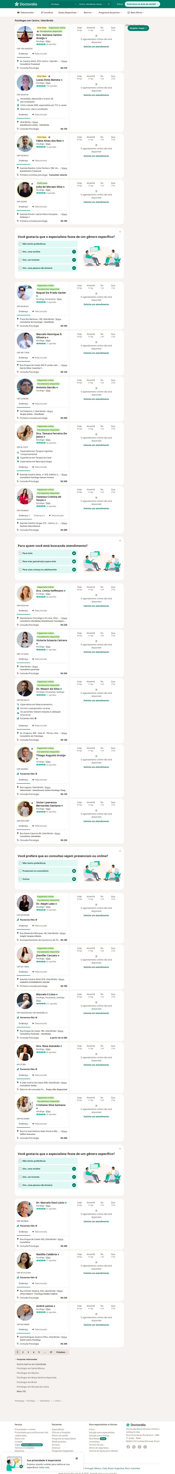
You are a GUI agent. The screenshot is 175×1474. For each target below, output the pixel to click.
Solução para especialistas (102, 1432)
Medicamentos (59, 1441)
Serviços (56, 1444)
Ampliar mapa (137, 28)
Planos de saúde (60, 1435)
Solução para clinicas (99, 1435)
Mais (48, 41)
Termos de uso (96, 1444)
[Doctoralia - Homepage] (31, 3)
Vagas (28, 1444)
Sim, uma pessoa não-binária (37, 268)
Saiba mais (44, 1467)
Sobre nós (20, 1438)
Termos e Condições (24, 1447)
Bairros (87, 12)
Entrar (120, 4)
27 (51, 1352)
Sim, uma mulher (31, 251)
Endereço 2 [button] (39, 515)
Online (26, 879)
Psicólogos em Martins (28, 1373)
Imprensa (19, 1450)
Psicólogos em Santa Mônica (31, 1368)
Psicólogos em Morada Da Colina (33, 1386)
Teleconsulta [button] (41, 53)
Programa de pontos (109, 12)
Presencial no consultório (36, 870)
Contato (19, 1441)
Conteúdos (94, 1441)
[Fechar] (120, 232)
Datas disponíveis (67, 12)
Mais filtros (136, 12)
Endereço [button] (23, 53)
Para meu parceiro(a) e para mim (39, 561)
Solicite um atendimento (96, 46)
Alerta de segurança (99, 1447)
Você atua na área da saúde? (141, 4)
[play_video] (25, 190)
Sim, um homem (31, 259)
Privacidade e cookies (25, 1429)
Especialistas (58, 1429)
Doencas (56, 1447)
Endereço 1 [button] (24, 515)
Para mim (28, 553)
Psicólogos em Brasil (27, 1382)
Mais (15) (21, 1391)
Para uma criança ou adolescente (40, 569)
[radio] (48, 244)
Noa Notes (97, 1438)
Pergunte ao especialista (64, 1438)
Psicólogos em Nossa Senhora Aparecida (36, 1377)
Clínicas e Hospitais (61, 1432)
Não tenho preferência (34, 243)
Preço (92, 1429)
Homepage (19, 1401)
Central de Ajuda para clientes (103, 1450)
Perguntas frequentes (62, 1450)
